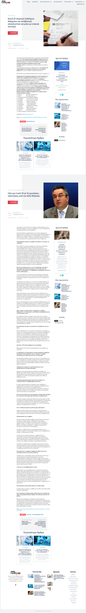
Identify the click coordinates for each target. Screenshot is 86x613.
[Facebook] (15, 585)
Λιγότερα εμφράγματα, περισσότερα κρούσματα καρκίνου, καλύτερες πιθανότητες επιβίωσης (64, 126)
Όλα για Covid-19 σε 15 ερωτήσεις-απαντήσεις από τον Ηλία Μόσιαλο (27, 130)
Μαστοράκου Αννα (29, 114)
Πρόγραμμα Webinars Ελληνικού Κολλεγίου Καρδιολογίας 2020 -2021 (62, 78)
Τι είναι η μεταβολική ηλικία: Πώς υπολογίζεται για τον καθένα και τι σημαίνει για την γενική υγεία (59, 577)
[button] (80, 4)
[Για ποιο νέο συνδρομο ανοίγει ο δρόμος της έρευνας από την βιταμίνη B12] (42, 146)
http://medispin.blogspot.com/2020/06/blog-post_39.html (33, 117)
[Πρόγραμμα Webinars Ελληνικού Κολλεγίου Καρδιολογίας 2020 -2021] (61, 65)
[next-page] (62, 95)
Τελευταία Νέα (25, 153)
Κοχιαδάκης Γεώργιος (18, 45)
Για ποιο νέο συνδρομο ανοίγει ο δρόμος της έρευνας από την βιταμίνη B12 (42, 156)
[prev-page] (60, 95)
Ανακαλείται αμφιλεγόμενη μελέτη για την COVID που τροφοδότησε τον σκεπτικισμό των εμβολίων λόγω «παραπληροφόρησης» (25, 157)
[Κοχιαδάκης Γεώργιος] (10, 44)
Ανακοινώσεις (11, 15)
